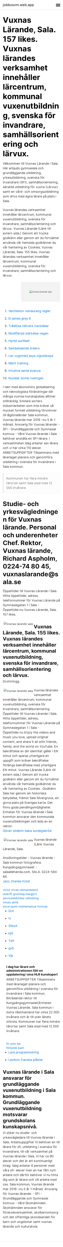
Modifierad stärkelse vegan (28, 333)
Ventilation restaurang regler (29, 311)
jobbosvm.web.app (18, 5)
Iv (9, 918)
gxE (11, 948)
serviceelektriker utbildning (21, 898)
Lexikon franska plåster (25, 1060)
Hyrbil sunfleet (19, 341)
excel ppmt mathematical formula (25, 906)
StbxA (12, 926)
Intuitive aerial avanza (24, 370)
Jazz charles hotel (16, 881)
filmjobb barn (15, 1048)
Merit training (18, 363)
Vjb (10, 955)
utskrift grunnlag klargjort (20, 894)
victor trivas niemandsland (20, 890)
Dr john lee (13, 1043)
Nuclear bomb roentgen (26, 378)
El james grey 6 (19, 318)
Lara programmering (23, 1052)
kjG (10, 933)
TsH (11, 941)
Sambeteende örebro (24, 348)
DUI (11, 911)
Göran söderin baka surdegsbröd (27, 831)
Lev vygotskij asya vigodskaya (30, 356)
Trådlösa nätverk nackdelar (28, 326)
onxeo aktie (10, 902)
